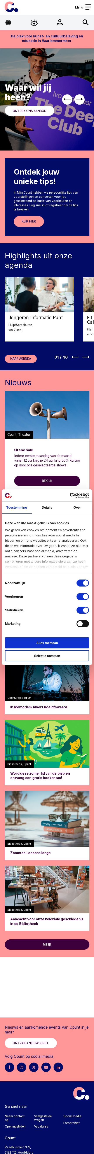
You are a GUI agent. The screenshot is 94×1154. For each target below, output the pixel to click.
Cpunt (11, 6)
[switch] (83, 596)
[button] (67, 99)
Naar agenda (20, 358)
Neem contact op (14, 1118)
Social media (72, 1116)
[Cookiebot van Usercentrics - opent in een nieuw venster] (70, 495)
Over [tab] (77, 507)
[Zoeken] (85, 22)
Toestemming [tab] (16, 507)
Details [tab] (47, 507)
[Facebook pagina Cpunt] (9, 1067)
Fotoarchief (71, 1123)
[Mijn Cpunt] (60, 22)
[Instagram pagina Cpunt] (21, 1067)
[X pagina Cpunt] (33, 1067)
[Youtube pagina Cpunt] (46, 1067)
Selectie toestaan (47, 656)
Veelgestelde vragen (43, 1118)
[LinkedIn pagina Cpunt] (58, 1067)
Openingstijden (15, 1126)
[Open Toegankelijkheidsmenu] (34, 22)
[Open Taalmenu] (8, 22)
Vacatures (41, 1126)
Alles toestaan (47, 643)
